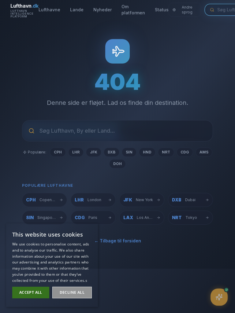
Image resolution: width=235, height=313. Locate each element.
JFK (93, 152)
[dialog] (52, 265)
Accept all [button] (30, 292)
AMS (204, 152)
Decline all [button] (72, 292)
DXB (111, 152)
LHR (76, 152)
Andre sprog (187, 9)
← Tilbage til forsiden (117, 240)
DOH (117, 163)
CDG (185, 152)
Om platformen (133, 9)
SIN (129, 152)
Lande (77, 9)
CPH (58, 152)
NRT (166, 152)
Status (162, 9)
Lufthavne (49, 9)
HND (147, 152)
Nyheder (102, 9)
